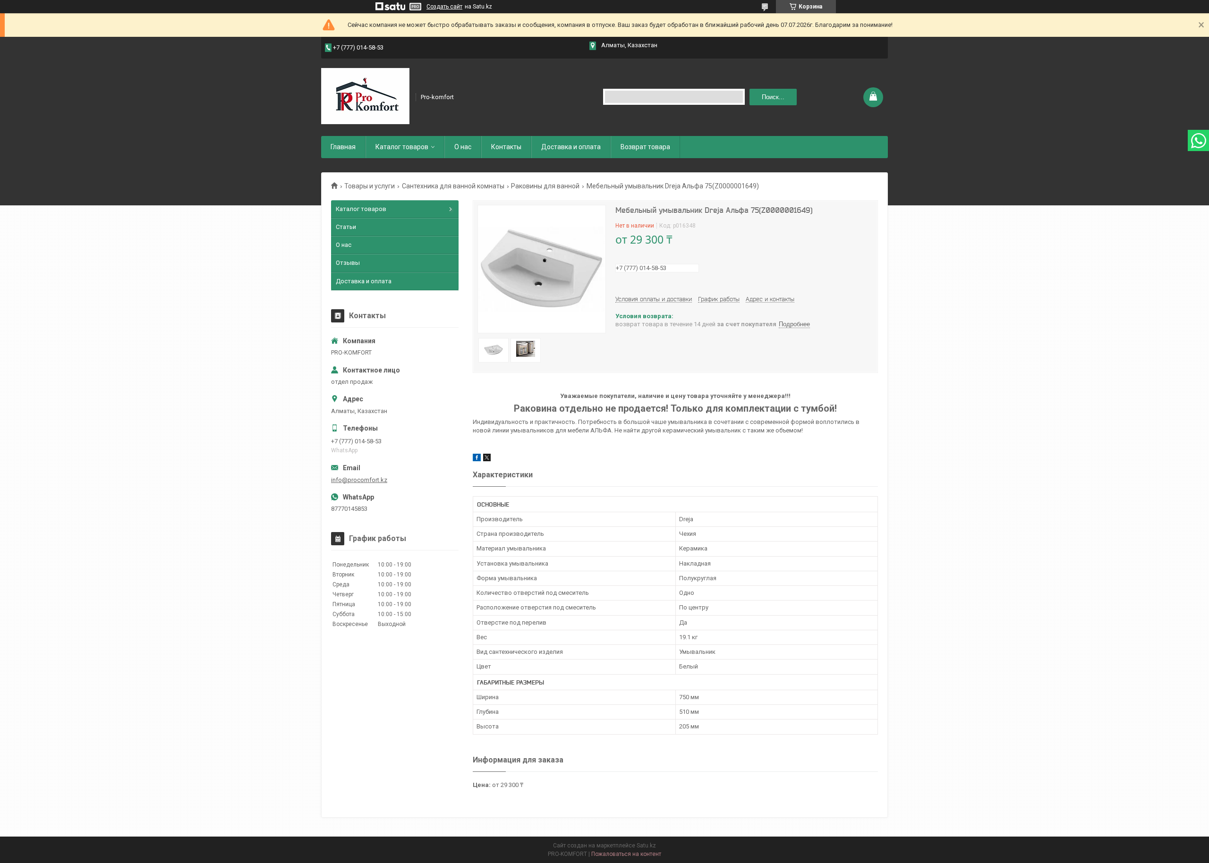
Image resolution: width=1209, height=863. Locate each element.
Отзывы (348, 262)
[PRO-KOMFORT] (365, 96)
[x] (487, 459)
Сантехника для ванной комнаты (453, 186)
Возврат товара (645, 147)
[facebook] (477, 459)
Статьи (346, 226)
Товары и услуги (369, 186)
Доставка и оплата (571, 147)
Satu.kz (646, 845)
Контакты (506, 147)
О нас (462, 147)
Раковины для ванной (545, 186)
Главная (343, 147)
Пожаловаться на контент (626, 854)
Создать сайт (444, 6)
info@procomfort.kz (359, 479)
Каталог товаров (401, 147)
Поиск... (773, 97)
